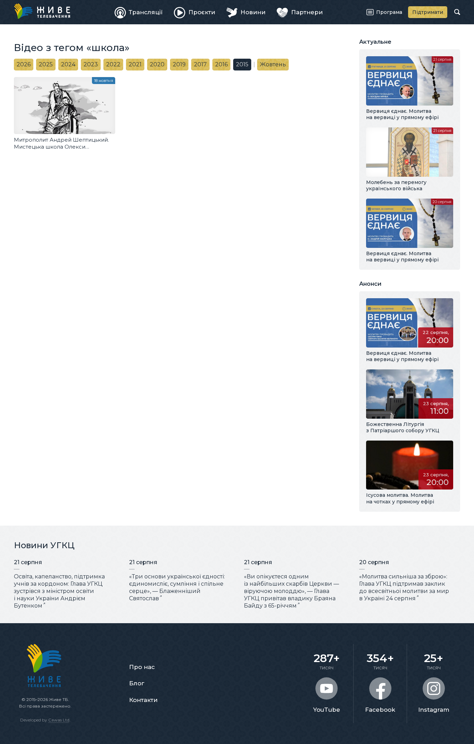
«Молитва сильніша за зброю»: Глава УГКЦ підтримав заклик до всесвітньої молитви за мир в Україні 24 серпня (404, 587)
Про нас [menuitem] (142, 666)
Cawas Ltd (58, 719)
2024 (68, 64)
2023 (91, 64)
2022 (113, 64)
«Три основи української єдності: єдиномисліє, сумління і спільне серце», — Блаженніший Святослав (177, 587)
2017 (200, 64)
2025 (46, 64)
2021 (135, 64)
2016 (221, 64)
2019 (179, 64)
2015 (242, 64)
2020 (157, 64)
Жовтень (273, 64)
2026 (24, 64)
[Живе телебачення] (42, 11)
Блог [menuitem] (136, 683)
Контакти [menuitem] (143, 699)
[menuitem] (139, 12)
